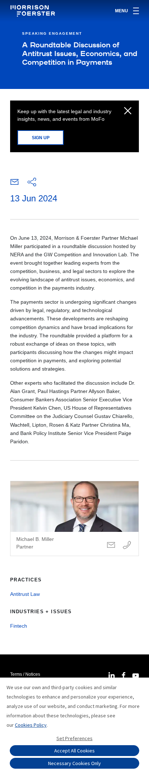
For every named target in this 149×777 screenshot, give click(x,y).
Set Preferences (74, 738)
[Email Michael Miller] (111, 545)
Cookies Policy (31, 725)
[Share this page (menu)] (31, 182)
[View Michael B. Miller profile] (74, 518)
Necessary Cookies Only (74, 763)
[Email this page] (14, 184)
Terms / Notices (25, 674)
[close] (128, 111)
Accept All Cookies (74, 750)
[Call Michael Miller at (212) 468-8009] (127, 545)
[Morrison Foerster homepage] (34, 11)
